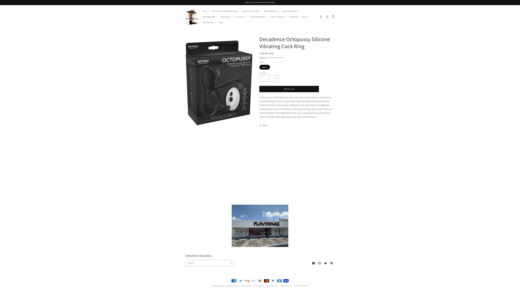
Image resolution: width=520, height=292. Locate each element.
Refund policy (246, 286)
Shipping (262, 57)
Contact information (301, 286)
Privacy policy (259, 286)
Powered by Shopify (232, 286)
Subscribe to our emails (198, 255)
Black (264, 67)
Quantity (262, 73)
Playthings (220, 286)
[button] (206, 11)
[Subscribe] (231, 263)
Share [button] (264, 125)
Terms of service (272, 286)
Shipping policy (286, 286)
